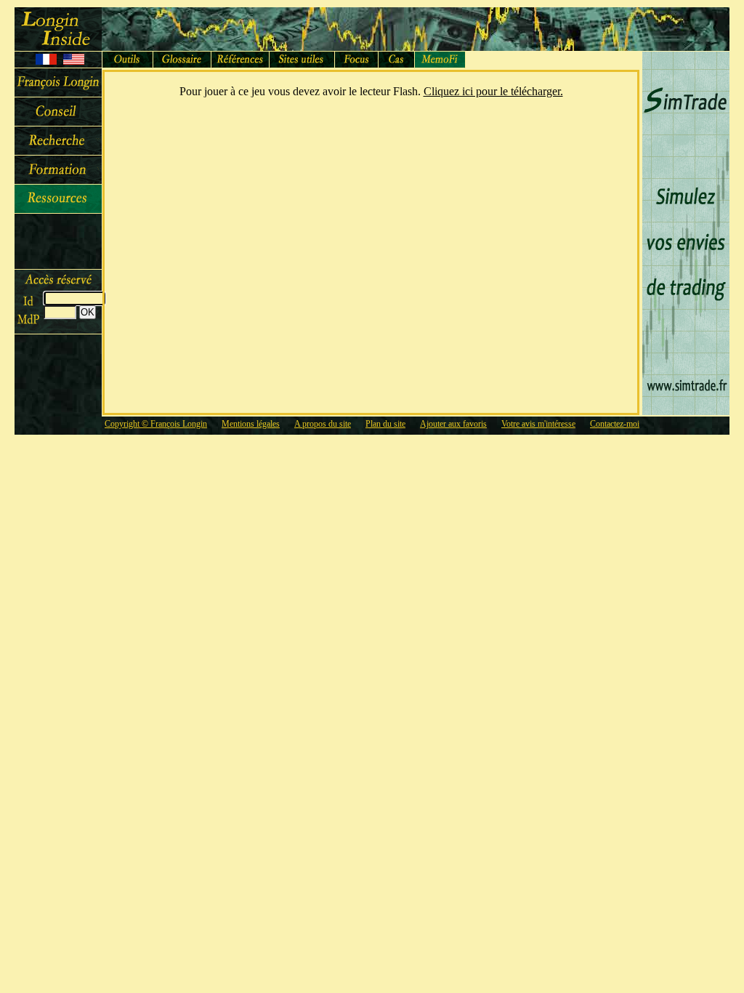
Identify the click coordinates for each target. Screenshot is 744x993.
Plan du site (385, 424)
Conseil (58, 111)
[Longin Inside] (58, 29)
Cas (397, 59)
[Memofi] (440, 59)
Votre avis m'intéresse (538, 424)
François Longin (58, 82)
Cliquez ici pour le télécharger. (493, 91)
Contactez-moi (614, 424)
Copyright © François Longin (156, 424)
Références (240, 59)
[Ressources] (58, 199)
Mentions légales (251, 424)
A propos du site (322, 424)
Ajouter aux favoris (453, 424)
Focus (357, 59)
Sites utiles (302, 59)
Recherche (58, 141)
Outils (127, 59)
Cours (58, 170)
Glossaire (182, 59)
